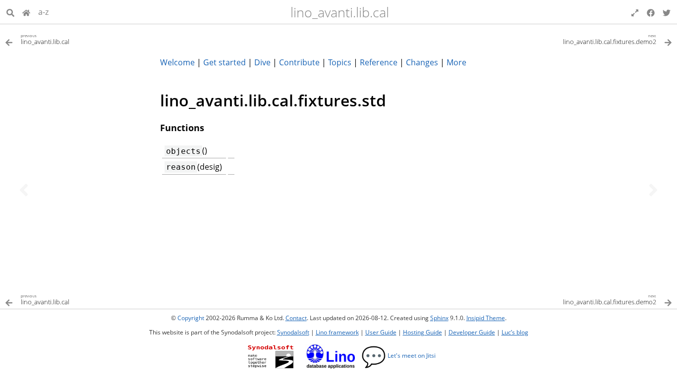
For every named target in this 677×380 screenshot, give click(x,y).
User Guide (380, 332)
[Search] (10, 11)
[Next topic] (653, 190)
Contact (296, 318)
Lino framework (337, 332)
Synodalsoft (293, 332)
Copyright (190, 318)
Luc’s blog (515, 332)
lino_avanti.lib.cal (339, 12)
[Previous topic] (24, 190)
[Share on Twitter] (667, 11)
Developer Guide (472, 332)
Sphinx (439, 318)
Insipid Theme (485, 318)
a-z (43, 11)
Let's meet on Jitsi (398, 355)
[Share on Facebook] (651, 11)
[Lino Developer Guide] (26, 11)
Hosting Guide (422, 332)
